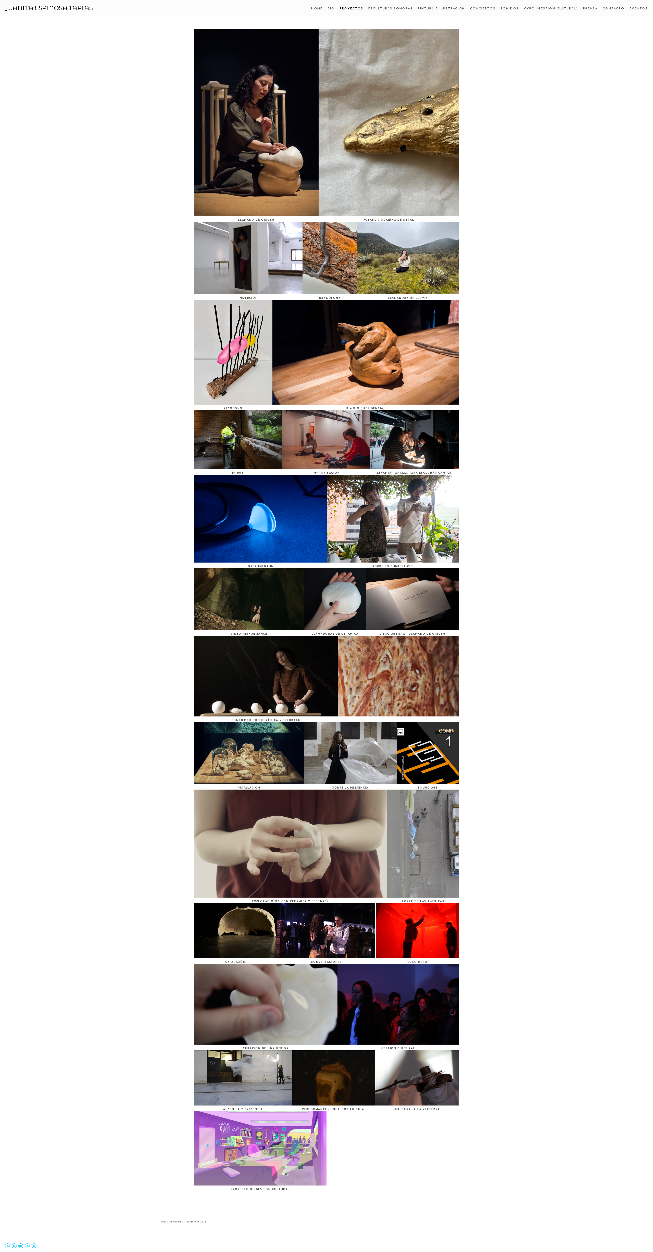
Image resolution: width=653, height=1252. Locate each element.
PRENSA (590, 8)
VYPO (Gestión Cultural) (551, 8)
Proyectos (351, 8)
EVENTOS (639, 8)
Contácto (613, 8)
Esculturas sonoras (390, 8)
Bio (331, 8)
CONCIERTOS (482, 8)
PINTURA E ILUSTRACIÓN (441, 8)
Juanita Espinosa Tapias (49, 8)
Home (317, 8)
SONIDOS (509, 8)
